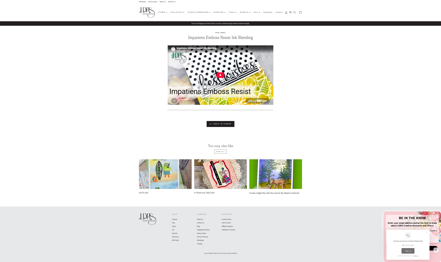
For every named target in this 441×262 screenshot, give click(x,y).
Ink (173, 230)
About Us (163, 2)
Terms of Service (202, 237)
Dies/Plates (177, 12)
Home (217, 32)
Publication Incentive (228, 230)
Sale (256, 12)
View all (220, 151)
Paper (174, 226)
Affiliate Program (227, 226)
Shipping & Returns (203, 230)
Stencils (174, 233)
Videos (222, 32)
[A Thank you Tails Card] (220, 174)
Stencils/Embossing (198, 12)
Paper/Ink (219, 12)
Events (279, 12)
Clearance (175, 237)
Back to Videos (222, 124)
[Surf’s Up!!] (165, 174)
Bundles (244, 12)
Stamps (161, 12)
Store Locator (152, 2)
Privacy (224, 253)
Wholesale (142, 2)
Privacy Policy (201, 233)
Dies (173, 223)
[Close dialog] (438, 214)
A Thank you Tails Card (204, 192)
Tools (232, 12)
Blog (198, 226)
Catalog (199, 244)
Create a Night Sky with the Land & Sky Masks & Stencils (274, 193)
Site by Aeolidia (232, 253)
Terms (219, 253)
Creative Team (226, 219)
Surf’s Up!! (143, 192)
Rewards (267, 12)
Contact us (200, 223)
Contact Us (171, 2)
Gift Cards (175, 240)
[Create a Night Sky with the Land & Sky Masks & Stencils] (275, 174)
